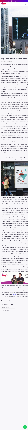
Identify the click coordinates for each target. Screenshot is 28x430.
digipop (15, 294)
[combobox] (7, 310)
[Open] (14, 310)
